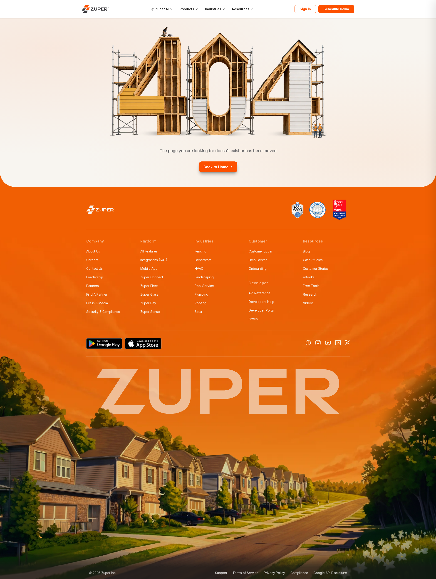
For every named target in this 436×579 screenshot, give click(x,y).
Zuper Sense (150, 312)
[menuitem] (162, 9)
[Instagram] (318, 342)
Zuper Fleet (149, 286)
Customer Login (260, 251)
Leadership (94, 277)
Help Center (258, 260)
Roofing (200, 303)
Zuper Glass (149, 294)
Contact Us (94, 268)
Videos (308, 303)
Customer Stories (316, 268)
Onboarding (258, 268)
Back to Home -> (218, 167)
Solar (198, 312)
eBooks (309, 277)
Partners (92, 286)
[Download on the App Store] (143, 343)
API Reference (259, 293)
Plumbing (201, 294)
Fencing (200, 251)
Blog (306, 251)
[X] (347, 342)
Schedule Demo (336, 9)
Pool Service (204, 286)
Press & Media (97, 303)
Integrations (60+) (153, 260)
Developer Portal (261, 310)
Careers (92, 260)
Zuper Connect (151, 277)
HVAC (199, 268)
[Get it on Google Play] (104, 343)
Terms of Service (245, 573)
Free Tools (311, 286)
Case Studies (313, 260)
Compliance (299, 573)
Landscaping (204, 277)
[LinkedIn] (338, 342)
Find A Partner (96, 294)
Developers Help (261, 302)
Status (253, 319)
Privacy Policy (274, 573)
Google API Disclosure (330, 573)
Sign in (305, 9)
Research (310, 294)
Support (221, 573)
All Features (149, 251)
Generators (203, 260)
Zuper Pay (148, 303)
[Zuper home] (95, 9)
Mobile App (149, 268)
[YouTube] (328, 343)
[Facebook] (308, 342)
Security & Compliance (103, 312)
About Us (93, 251)
